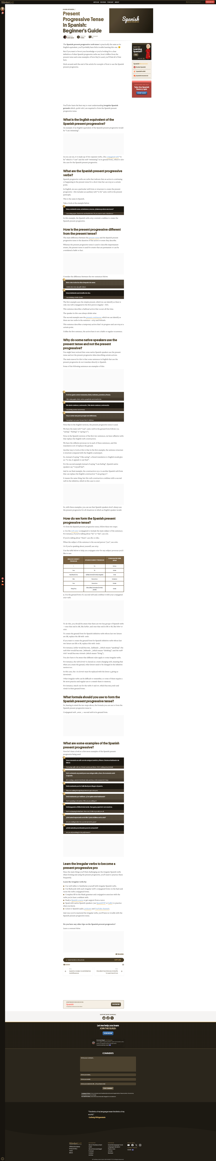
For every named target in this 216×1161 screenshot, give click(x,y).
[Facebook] (108, 1018)
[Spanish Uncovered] (2, 584)
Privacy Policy (73, 1149)
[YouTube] (128, 1145)
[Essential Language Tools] (2, 13)
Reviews (103, 2)
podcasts (87, 909)
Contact (91, 1153)
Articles (96, 2)
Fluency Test (111, 1149)
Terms (71, 1151)
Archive (91, 1155)
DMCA (71, 1153)
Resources (210, 2)
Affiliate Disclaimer (74, 1146)
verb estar (74, 531)
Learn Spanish (68, 9)
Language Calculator (114, 1147)
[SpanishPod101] (2, 581)
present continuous (93, 317)
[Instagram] (140, 1145)
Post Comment (108, 1088)
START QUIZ (141, 93)
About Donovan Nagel (95, 1149)
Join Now (108, 1033)
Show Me (116, 1004)
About (117, 2)
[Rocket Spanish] (2, 578)
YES (136, 55)
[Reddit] (104, 1018)
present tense (94, 238)
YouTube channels (102, 909)
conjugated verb (112, 157)
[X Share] (112, 1018)
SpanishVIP (101, 903)
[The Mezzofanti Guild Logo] (7, 2)
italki (110, 903)
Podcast (110, 2)
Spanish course (77, 900)
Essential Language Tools (115, 1145)
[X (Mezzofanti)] (136, 1145)
